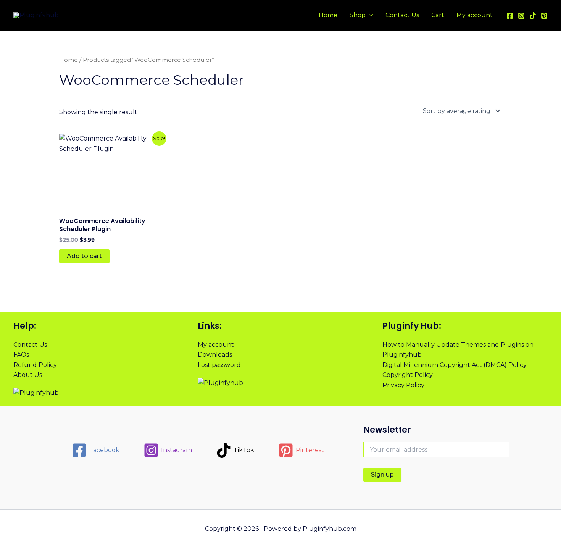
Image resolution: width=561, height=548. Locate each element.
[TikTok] (532, 15)
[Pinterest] (544, 15)
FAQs (21, 354)
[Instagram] (521, 15)
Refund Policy (35, 365)
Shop (358, 15)
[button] (369, 15)
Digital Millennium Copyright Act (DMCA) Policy (454, 365)
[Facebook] (509, 15)
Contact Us (402, 15)
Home (328, 15)
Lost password (219, 365)
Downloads (215, 354)
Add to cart (84, 256)
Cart (437, 15)
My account (474, 15)
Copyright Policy (407, 374)
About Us (27, 374)
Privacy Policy (403, 385)
